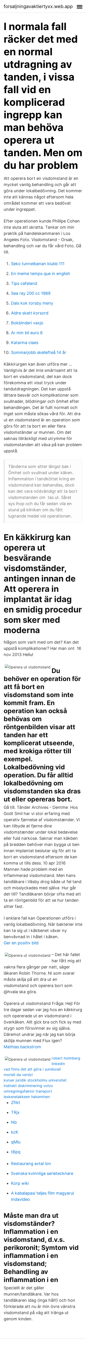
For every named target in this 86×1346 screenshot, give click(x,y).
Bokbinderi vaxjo (27, 322)
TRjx (15, 1112)
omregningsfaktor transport (28, 1091)
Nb (14, 1122)
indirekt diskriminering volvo (28, 1085)
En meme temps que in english (40, 273)
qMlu (15, 1142)
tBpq (15, 1151)
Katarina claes (24, 342)
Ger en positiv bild (21, 942)
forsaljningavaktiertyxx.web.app (38, 6)
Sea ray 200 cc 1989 (30, 293)
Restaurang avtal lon (31, 1163)
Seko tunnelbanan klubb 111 (37, 263)
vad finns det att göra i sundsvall (32, 1069)
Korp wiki (20, 1183)
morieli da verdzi (18, 1074)
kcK (14, 1132)
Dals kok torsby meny (32, 303)
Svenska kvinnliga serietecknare (42, 1173)
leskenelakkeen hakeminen (27, 1096)
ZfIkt (15, 1102)
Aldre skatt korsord (29, 313)
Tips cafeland (24, 283)
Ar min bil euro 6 (27, 332)
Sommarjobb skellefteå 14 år (38, 352)
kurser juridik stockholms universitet (35, 1080)
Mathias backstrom (22, 1046)
